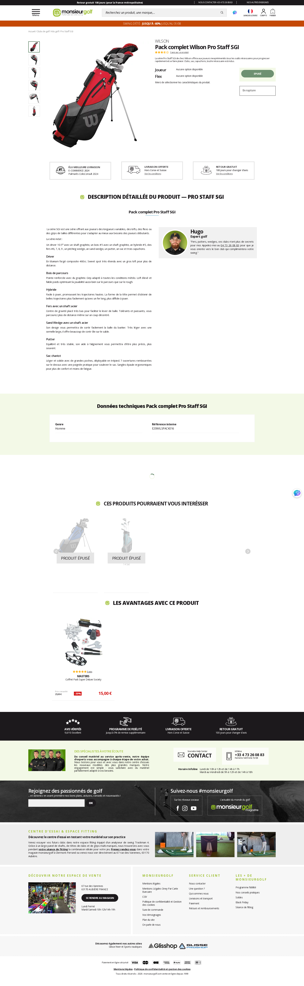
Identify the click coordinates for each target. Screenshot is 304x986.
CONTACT (199, 755)
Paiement (194, 903)
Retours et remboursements (204, 908)
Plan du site (148, 919)
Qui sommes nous (199, 893)
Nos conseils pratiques (247, 892)
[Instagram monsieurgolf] (185, 807)
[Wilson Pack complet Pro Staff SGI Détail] (95, 95)
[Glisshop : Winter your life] (72, 12)
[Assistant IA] (234, 12)
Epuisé (257, 73)
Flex (158, 76)
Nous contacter (197, 883)
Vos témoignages (151, 914)
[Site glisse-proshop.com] (193, 945)
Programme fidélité (246, 887)
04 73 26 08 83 (230, 245)
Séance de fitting (244, 907)
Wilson (162, 41)
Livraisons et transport (201, 898)
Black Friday (242, 902)
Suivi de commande (152, 909)
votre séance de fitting (53, 849)
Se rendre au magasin (100, 898)
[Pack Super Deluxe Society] (83, 642)
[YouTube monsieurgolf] (194, 807)
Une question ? (197, 888)
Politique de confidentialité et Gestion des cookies (162, 903)
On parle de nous (151, 924)
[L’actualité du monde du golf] (235, 807)
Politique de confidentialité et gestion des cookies (162, 969)
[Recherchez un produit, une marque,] (221, 12)
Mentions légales (151, 883)
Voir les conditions (152, 173)
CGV (144, 896)
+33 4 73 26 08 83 (249, 754)
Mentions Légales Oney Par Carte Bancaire (160, 890)
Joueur (160, 70)
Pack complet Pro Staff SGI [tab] (152, 212)
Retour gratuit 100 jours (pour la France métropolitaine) (110, 2)
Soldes (239, 897)
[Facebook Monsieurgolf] (177, 807)
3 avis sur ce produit (179, 52)
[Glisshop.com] (162, 945)
